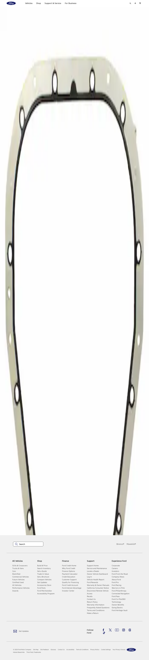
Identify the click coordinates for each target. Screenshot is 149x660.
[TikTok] (104, 632)
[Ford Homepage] (131, 649)
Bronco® (120, 544)
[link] (35, 649)
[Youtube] (117, 630)
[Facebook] (104, 630)
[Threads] (129, 630)
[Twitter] (110, 630)
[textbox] (28, 544)
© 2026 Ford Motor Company (22, 649)
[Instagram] (123, 630)
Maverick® (131, 544)
